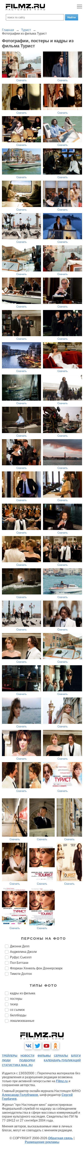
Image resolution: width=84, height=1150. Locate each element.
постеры (16, 998)
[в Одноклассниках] (55, 1045)
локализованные (22, 1020)
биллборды (18, 1015)
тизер (14, 1004)
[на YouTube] (46, 1045)
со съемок (17, 1009)
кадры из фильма (22, 993)
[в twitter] (37, 1045)
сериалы (61, 1055)
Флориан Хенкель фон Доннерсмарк (36, 968)
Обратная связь (60, 1138)
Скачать (21, 80)
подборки (27, 1060)
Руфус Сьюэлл (20, 957)
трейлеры (9, 1055)
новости (27, 1055)
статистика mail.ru (17, 1065)
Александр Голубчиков (20, 1095)
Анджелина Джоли (23, 951)
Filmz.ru (62, 1081)
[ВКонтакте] (28, 1045)
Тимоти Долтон (21, 973)
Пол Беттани (19, 962)
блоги (76, 1055)
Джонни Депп (19, 946)
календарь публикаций (62, 1060)
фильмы (44, 1055)
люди (6, 1060)
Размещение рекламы (42, 1142)
